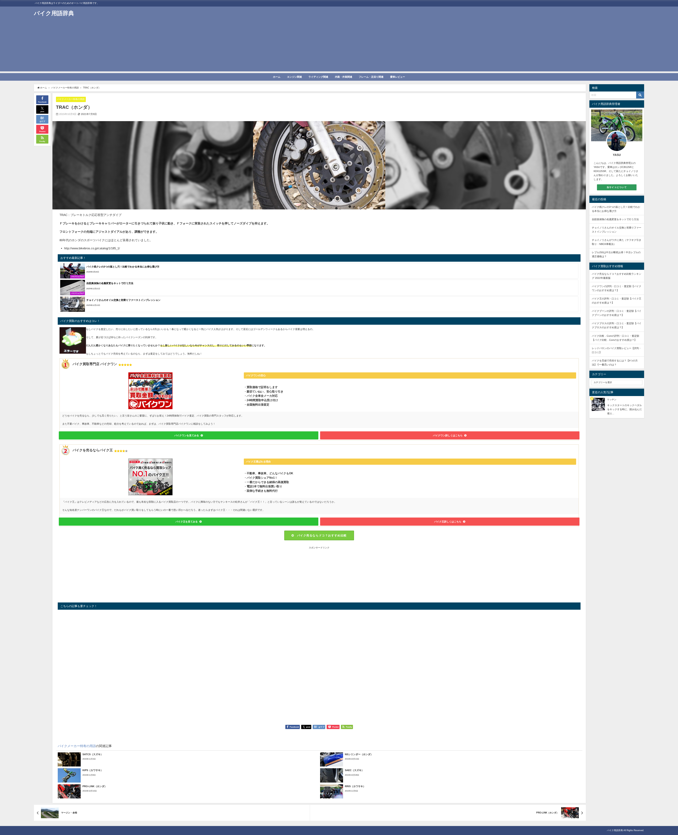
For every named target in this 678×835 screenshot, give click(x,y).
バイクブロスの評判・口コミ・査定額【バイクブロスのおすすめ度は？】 (616, 325)
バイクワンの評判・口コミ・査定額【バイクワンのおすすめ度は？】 (616, 288)
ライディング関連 (318, 77)
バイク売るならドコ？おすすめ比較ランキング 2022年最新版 (616, 276)
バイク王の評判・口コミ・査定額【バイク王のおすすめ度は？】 (616, 300)
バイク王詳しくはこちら (447, 521)
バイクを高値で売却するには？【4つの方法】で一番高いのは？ (615, 362)
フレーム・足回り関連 (371, 77)
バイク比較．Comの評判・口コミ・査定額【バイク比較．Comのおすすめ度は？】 (615, 338)
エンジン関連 (294, 77)
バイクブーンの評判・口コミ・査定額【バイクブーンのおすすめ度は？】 (616, 313)
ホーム (276, 77)
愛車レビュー (397, 77)
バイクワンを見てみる (186, 435)
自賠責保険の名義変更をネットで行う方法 (615, 219)
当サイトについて (617, 187)
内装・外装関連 (343, 77)
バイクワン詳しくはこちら (448, 435)
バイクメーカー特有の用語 (71, 99)
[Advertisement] (339, 46)
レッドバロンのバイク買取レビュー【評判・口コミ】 (616, 350)
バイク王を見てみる (187, 521)
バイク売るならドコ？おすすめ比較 (322, 535)
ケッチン (611, 399)
